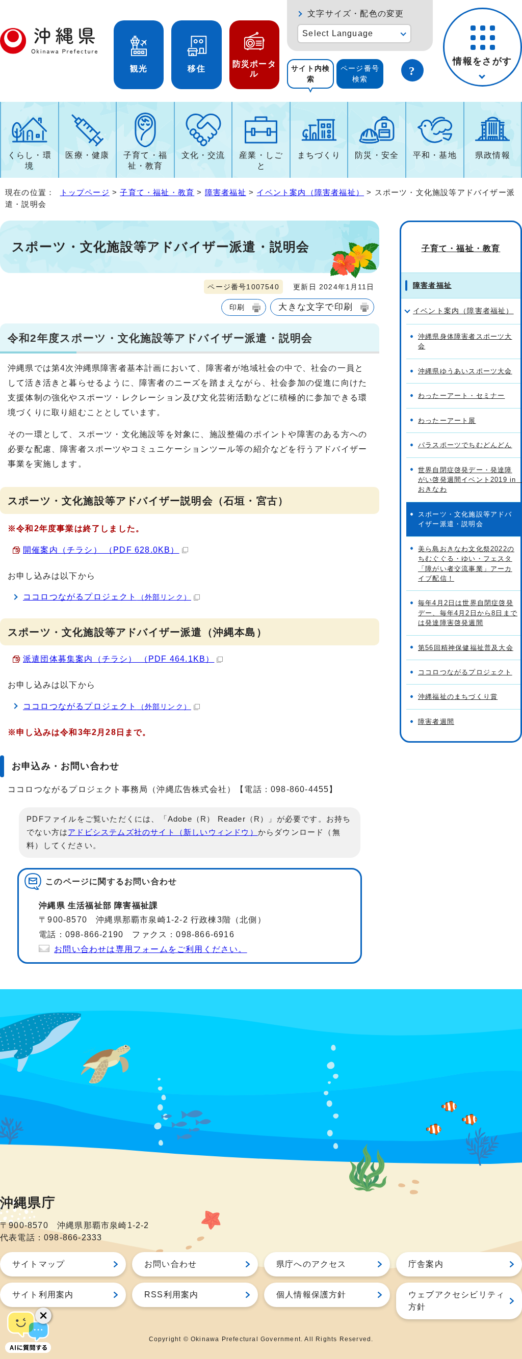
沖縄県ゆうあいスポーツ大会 (465, 371)
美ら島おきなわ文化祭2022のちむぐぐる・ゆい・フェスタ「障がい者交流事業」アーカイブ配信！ (466, 563)
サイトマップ (38, 1264)
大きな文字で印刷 (315, 307)
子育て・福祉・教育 (145, 160)
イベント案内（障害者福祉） (310, 192)
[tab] (310, 74)
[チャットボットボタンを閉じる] (43, 1316)
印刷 (237, 307)
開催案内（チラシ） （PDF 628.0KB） (101, 550)
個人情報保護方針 (311, 1294)
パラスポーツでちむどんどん (465, 445)
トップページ (85, 192)
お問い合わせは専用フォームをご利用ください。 (150, 949)
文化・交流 (203, 155)
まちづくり (319, 155)
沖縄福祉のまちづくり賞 (458, 696)
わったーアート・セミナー (461, 395)
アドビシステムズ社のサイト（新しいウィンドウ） (163, 832)
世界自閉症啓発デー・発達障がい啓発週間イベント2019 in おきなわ (469, 480)
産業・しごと (261, 160)
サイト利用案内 (42, 1294)
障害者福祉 (225, 192)
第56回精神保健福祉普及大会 (465, 647)
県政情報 (492, 155)
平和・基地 (435, 155)
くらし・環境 (29, 160)
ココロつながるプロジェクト (107, 596)
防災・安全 (377, 155)
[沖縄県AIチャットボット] (28, 1331)
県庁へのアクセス (311, 1264)
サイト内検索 (310, 73)
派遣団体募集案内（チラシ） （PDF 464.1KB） (118, 659)
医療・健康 (87, 155)
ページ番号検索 (360, 73)
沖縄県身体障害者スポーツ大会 (465, 341)
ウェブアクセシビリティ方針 (456, 1300)
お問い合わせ (170, 1264)
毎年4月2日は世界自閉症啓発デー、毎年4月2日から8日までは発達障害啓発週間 (467, 613)
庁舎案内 (425, 1264)
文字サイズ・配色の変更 (355, 13)
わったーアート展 (447, 420)
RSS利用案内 (171, 1294)
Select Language (337, 33)
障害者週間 (436, 721)
